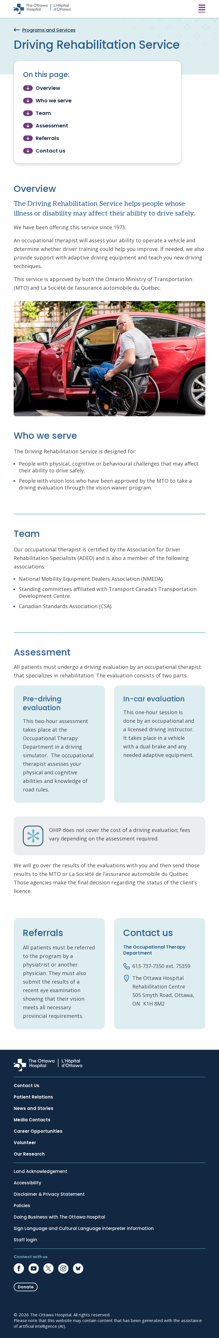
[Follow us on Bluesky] (78, 1268)
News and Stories (33, 1108)
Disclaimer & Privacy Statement (49, 1194)
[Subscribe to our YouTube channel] (34, 1268)
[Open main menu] (202, 9)
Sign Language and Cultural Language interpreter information (84, 1228)
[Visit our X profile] (48, 1268)
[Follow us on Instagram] (63, 1268)
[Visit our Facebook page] (19, 1268)
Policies (22, 1206)
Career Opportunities (38, 1131)
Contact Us (26, 1086)
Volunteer (25, 1143)
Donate (26, 1287)
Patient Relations (33, 1097)
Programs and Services (49, 30)
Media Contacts (32, 1120)
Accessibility (27, 1183)
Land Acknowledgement (40, 1171)
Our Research (29, 1154)
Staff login (25, 1240)
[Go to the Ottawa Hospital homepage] (42, 9)
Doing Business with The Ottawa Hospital (59, 1217)
